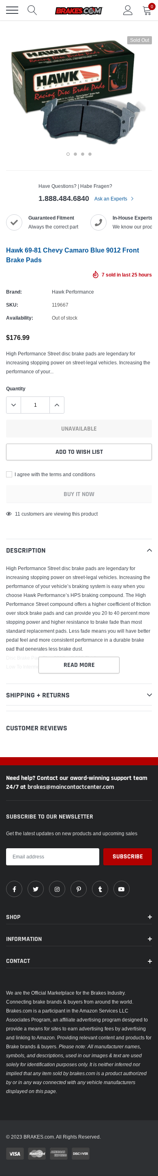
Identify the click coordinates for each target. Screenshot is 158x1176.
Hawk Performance (73, 292)
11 (17, 514)
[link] (14, 889)
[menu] (12, 10)
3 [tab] (82, 154)
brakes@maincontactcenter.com (71, 787)
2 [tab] (75, 154)
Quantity (16, 388)
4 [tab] (90, 154)
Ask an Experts (111, 199)
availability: (19, 318)
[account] (128, 10)
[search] (32, 10)
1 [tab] (68, 154)
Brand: (14, 292)
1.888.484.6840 (63, 198)
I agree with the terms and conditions (54, 474)
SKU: (12, 305)
